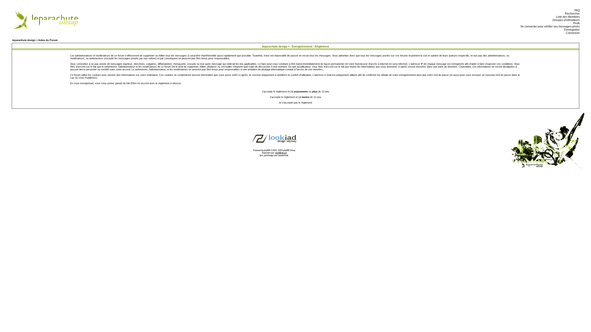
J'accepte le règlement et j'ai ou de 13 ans (295, 91)
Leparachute (282, 155)
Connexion (572, 33)
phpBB (267, 150)
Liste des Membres (567, 16)
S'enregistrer (571, 29)
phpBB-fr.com (281, 152)
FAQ (576, 10)
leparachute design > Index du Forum (35, 40)
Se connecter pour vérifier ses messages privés (549, 26)
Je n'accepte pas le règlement (295, 102)
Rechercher (572, 13)
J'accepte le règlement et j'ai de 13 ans (295, 97)
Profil (576, 23)
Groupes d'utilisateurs (565, 20)
